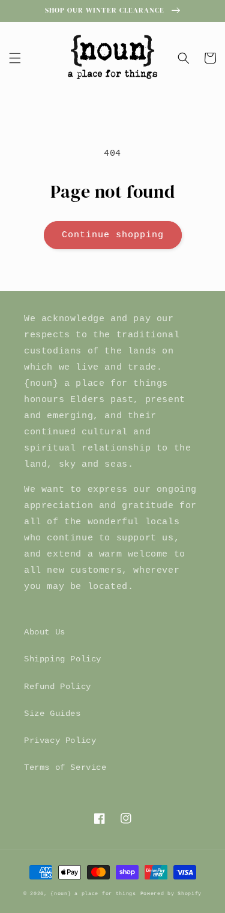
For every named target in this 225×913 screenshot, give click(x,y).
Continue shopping (113, 235)
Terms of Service (65, 767)
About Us (44, 632)
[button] (15, 58)
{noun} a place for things (93, 894)
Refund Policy (57, 686)
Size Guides (52, 713)
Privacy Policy (60, 740)
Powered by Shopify (171, 894)
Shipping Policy (62, 659)
